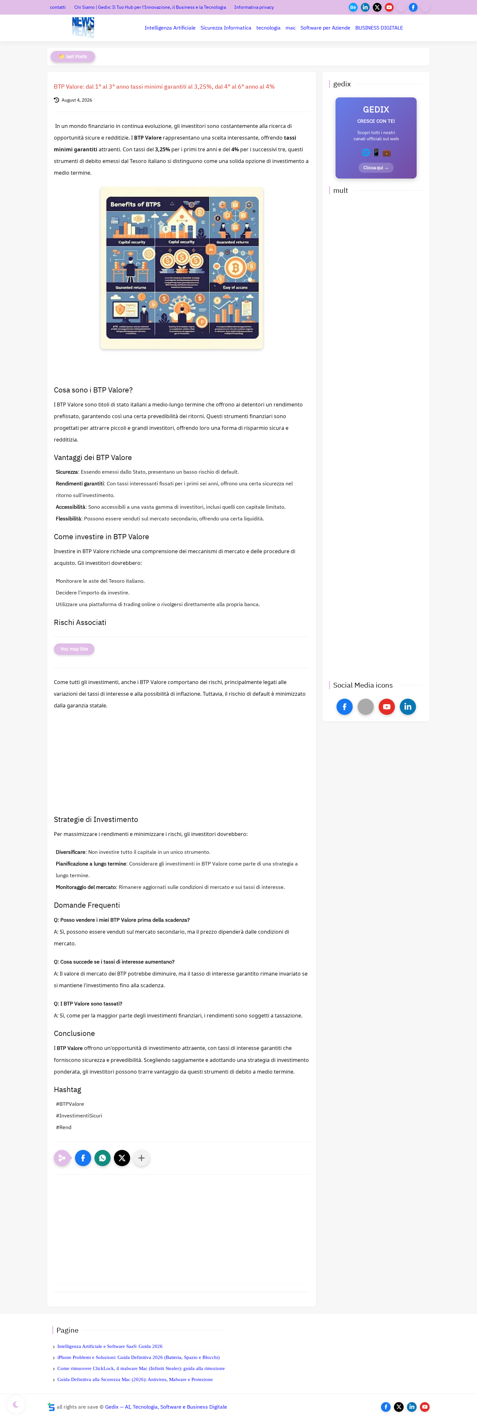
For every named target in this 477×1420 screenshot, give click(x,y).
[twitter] (377, 7)
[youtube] (389, 7)
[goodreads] (425, 7)
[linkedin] (365, 7)
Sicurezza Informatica (226, 28)
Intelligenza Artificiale (170, 28)
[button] (83, 1158)
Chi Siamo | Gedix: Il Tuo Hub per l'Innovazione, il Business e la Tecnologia (150, 7)
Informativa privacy (254, 7)
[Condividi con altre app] (141, 1158)
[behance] (353, 7)
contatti (58, 7)
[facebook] (413, 7)
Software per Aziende (325, 28)
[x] (366, 707)
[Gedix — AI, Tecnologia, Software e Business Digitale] (83, 28)
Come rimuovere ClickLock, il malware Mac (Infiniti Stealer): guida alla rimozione (141, 1368)
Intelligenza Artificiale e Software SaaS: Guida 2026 (110, 1346)
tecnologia (268, 28)
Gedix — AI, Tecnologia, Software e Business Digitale (166, 1407)
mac (291, 28)
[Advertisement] (182, 769)
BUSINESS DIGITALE (379, 28)
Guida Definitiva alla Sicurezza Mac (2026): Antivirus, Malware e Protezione (135, 1379)
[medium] (401, 7)
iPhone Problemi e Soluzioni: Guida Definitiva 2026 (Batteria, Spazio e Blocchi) (138, 1357)
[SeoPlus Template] (51, 1406)
